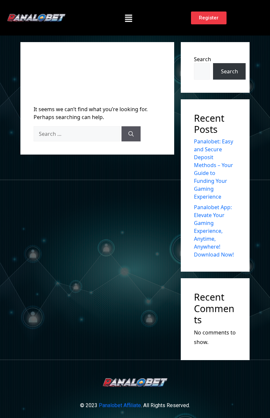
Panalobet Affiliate (120, 405)
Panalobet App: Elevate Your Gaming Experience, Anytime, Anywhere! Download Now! (214, 231)
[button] (128, 18)
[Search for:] (77, 133)
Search (202, 59)
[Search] (131, 133)
